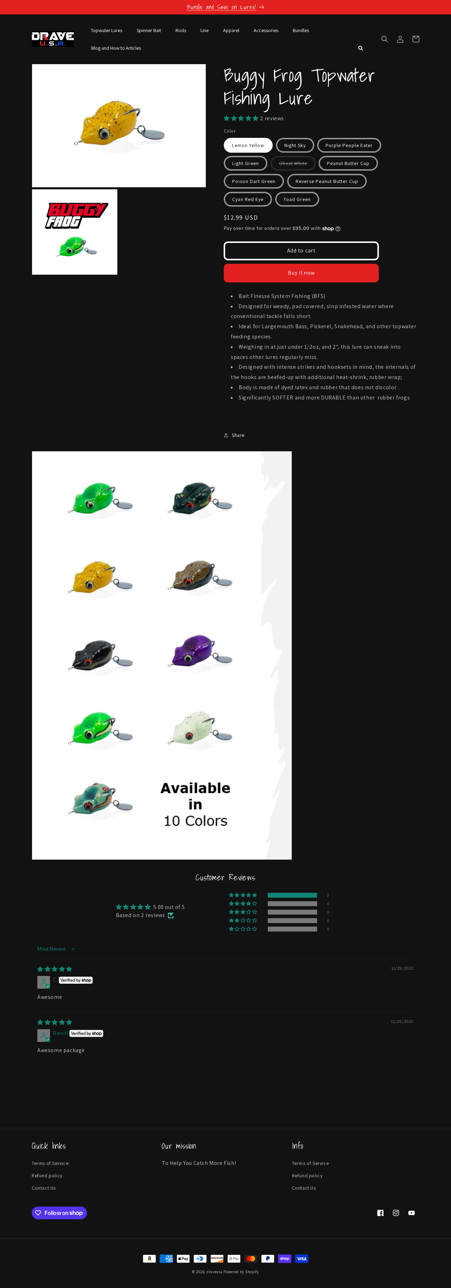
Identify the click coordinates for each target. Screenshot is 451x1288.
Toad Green (297, 199)
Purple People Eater (349, 145)
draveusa (214, 1271)
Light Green (245, 163)
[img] (54, 969)
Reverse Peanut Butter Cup (327, 181)
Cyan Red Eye (248, 199)
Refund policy (47, 1175)
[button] (385, 39)
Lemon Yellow (248, 145)
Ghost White (297, 165)
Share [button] (238, 435)
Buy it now (301, 272)
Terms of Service (50, 1163)
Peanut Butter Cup (348, 163)
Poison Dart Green (254, 181)
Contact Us (44, 1188)
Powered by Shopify (241, 1271)
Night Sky (295, 145)
